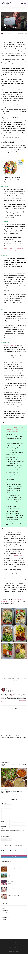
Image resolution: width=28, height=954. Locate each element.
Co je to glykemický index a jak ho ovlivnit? (10, 735)
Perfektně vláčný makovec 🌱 (14, 868)
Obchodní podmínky (14, 947)
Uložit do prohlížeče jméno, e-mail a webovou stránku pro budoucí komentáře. (12, 832)
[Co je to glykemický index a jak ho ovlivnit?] (14, 724)
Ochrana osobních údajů (14, 942)
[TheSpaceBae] (7, 3)
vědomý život (5, 919)
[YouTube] (12, 691)
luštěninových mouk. (17, 555)
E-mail (2, 824)
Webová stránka (4, 826)
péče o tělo (4, 912)
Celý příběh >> (11, 695)
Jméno (3, 821)
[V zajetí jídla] (4, 882)
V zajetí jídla (10, 881)
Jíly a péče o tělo (11, 888)
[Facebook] (7, 691)
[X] (8, 691)
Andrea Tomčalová (7, 33)
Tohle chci (14, 856)
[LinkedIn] (10, 691)
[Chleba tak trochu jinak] (14, 751)
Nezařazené (5, 910)
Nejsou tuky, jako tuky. (10, 345)
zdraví (3, 921)
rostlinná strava (5, 917)
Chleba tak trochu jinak (6, 762)
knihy (3, 908)
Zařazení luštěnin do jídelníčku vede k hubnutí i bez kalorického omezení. (15, 429)
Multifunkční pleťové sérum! (13, 895)
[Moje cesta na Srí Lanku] (4, 875)
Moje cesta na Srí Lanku (13, 875)
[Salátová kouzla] (14, 777)
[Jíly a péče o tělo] (4, 889)
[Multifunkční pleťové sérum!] (4, 896)
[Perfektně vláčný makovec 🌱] (4, 869)
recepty (4, 915)
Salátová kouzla (4, 789)
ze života (4, 924)
